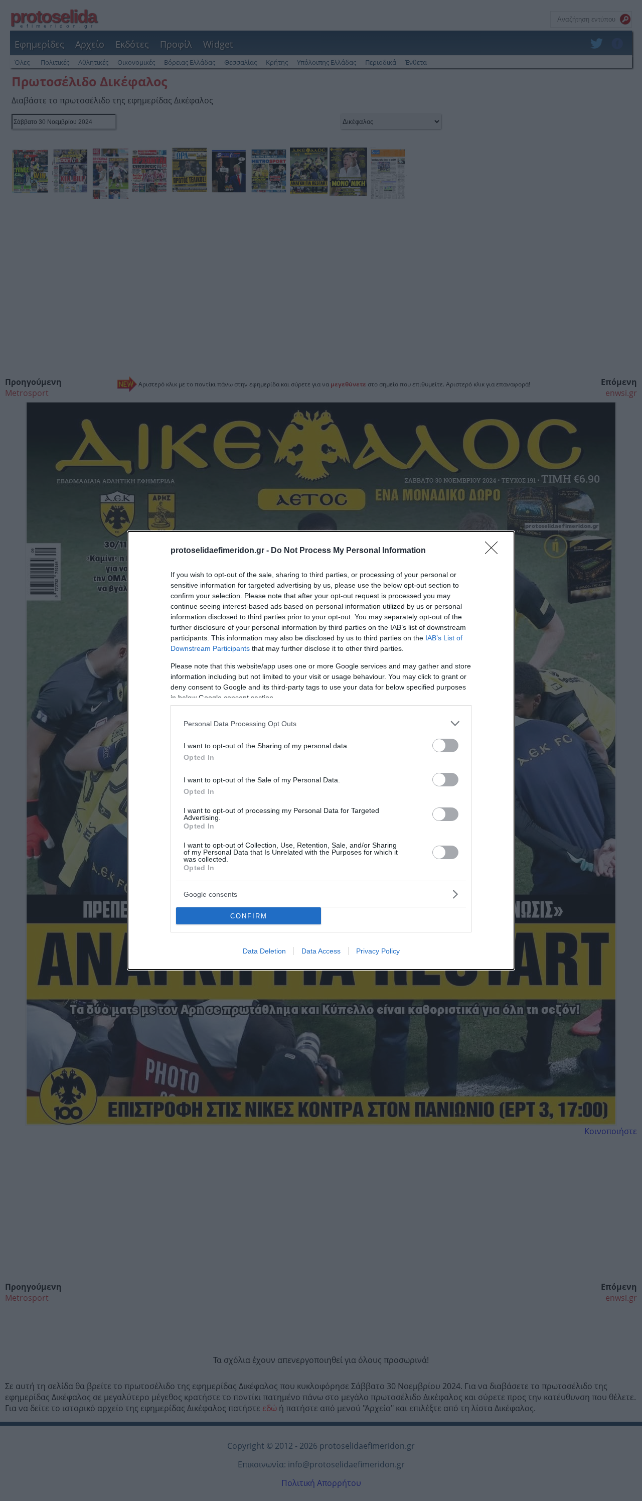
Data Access (321, 951)
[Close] (494, 551)
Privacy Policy (378, 951)
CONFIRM (248, 916)
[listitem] (321, 723)
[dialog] (321, 750)
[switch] (445, 745)
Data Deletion (264, 951)
